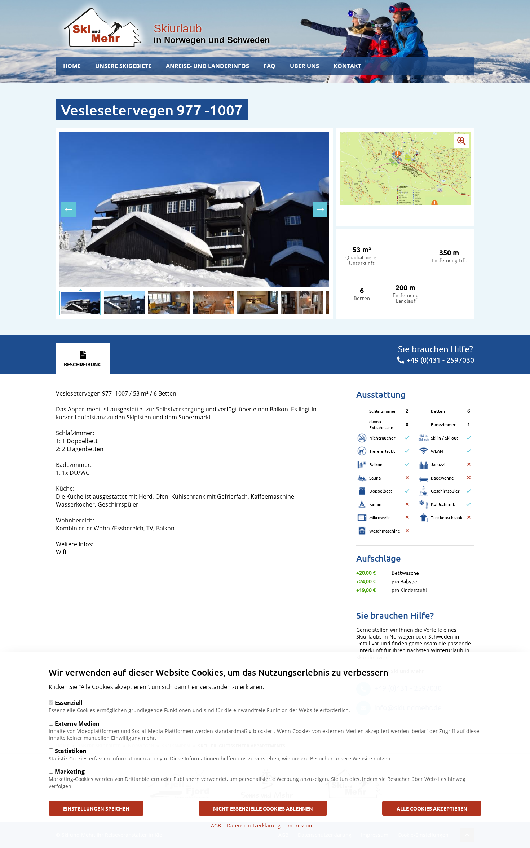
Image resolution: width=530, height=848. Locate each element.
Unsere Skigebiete (123, 66)
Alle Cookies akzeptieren (432, 808)
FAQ (269, 66)
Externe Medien (77, 723)
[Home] (103, 27)
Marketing (70, 772)
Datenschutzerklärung (254, 825)
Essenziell (69, 703)
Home (72, 66)
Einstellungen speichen (96, 808)
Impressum (300, 825)
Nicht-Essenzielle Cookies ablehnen (263, 808)
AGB (216, 825)
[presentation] (68, 209)
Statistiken (71, 751)
